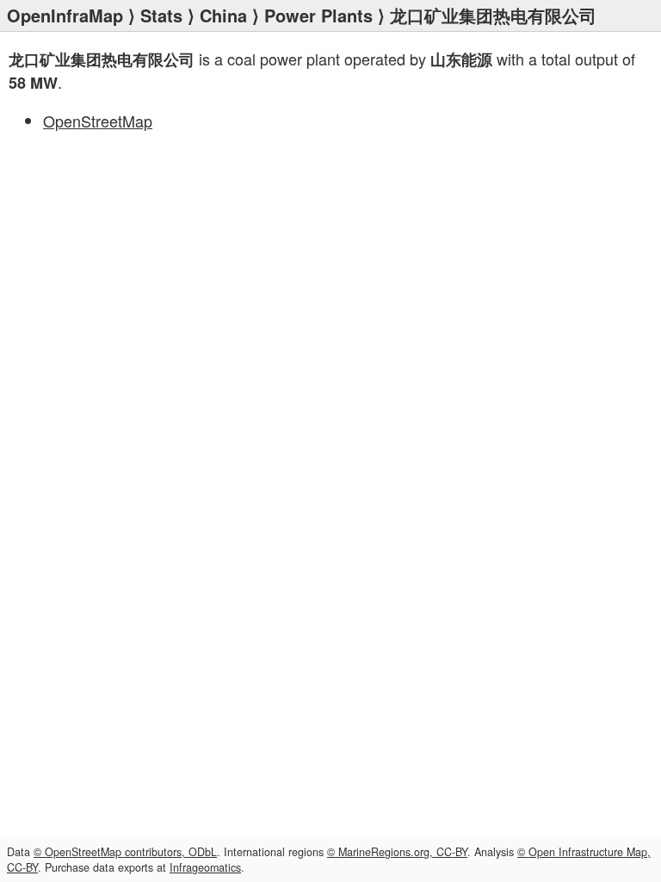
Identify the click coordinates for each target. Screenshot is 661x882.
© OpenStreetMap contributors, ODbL (125, 852)
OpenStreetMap (97, 120)
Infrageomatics (205, 867)
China (223, 15)
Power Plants (318, 15)
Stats (161, 15)
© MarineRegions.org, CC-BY (397, 852)
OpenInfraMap (65, 15)
